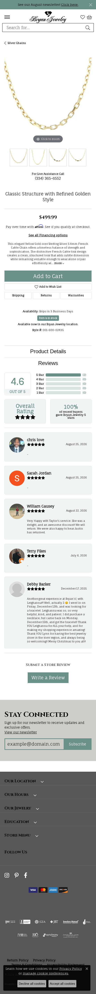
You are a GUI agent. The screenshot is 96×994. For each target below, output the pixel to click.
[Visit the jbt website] (54, 921)
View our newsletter (20, 732)
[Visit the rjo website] (35, 935)
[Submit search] (88, 27)
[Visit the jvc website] (22, 935)
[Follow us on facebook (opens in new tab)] (25, 875)
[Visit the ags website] (71, 935)
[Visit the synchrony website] (50, 935)
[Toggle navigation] (7, 17)
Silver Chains (17, 43)
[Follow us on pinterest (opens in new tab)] (17, 875)
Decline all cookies (32, 983)
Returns (46, 295)
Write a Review (48, 677)
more (58, 263)
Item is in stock (48, 318)
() (84, 374)
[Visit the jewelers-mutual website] (70, 921)
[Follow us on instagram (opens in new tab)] (6, 875)
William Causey (40, 506)
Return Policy (18, 960)
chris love (35, 440)
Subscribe (77, 744)
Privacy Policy (44, 960)
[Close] (90, 5)
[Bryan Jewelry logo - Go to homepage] (48, 17)
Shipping (18, 295)
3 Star (40, 383)
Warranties (76, 295)
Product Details (48, 351)
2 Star (40, 388)
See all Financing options (48, 235)
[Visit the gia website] (40, 921)
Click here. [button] (69, 4)
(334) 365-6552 (48, 178)
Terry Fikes (36, 551)
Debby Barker (39, 584)
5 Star (40, 374)
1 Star (40, 392)
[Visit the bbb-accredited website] (25, 921)
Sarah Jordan (39, 473)
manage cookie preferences (45, 973)
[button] (82, 17)
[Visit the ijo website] (10, 921)
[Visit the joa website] (87, 921)
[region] (48, 101)
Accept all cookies (62, 983)
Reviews (48, 363)
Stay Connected (36, 715)
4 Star (40, 379)
